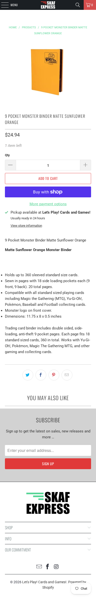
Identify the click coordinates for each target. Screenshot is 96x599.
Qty (7, 155)
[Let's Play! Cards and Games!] (48, 5)
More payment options (48, 204)
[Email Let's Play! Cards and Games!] (39, 567)
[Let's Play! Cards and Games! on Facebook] (47, 567)
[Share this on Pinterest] (53, 375)
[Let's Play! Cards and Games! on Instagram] (56, 567)
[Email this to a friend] (67, 375)
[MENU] (2, 5)
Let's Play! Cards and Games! (44, 582)
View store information (26, 225)
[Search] (77, 5)
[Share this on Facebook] (40, 375)
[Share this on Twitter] (27, 375)
